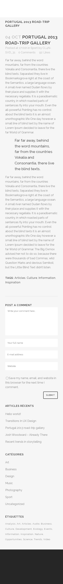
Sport (8, 497)
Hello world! (13, 414)
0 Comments (27, 52)
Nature (39, 534)
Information (12, 534)
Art (7, 462)
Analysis (10, 523)
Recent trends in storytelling (23, 441)
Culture (9, 529)
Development (24, 529)
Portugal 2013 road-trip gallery (25, 428)
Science (28, 539)
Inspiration (12, 282)
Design (9, 476)
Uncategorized (14, 504)
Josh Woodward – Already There (26, 434)
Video (46, 539)
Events (48, 529)
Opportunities (13, 539)
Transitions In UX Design (20, 421)
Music (9, 483)
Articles (20, 278)
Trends (38, 539)
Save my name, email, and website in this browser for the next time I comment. (30, 382)
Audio (36, 523)
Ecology (38, 529)
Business (11, 469)
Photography (13, 490)
